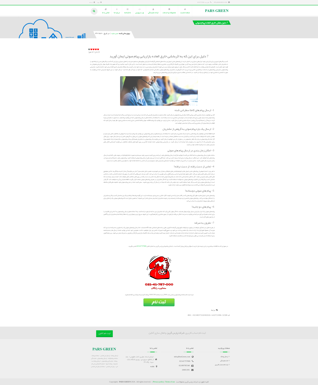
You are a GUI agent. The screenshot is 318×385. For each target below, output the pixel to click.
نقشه (152, 366)
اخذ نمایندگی (224, 360)
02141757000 (141, 246)
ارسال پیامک (224, 356)
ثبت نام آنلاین (104, 333)
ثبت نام (91, 2)
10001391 (186, 370)
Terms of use (170, 382)
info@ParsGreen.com (220, 2)
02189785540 (184, 365)
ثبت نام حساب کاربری (221, 364)
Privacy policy (158, 382)
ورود (98, 2)
